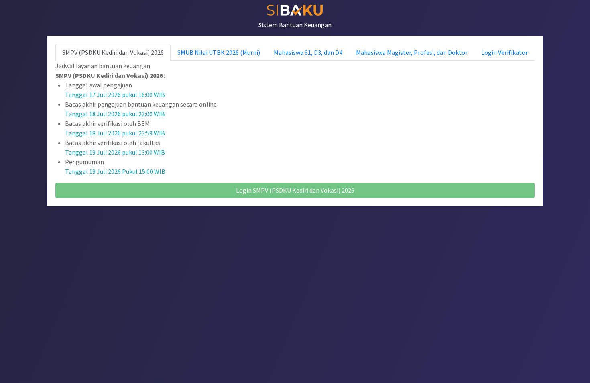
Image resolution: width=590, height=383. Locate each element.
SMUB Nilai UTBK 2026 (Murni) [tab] (218, 52)
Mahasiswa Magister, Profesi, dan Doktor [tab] (412, 52)
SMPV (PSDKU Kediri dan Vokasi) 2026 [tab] (113, 52)
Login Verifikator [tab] (504, 52)
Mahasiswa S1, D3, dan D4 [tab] (308, 52)
